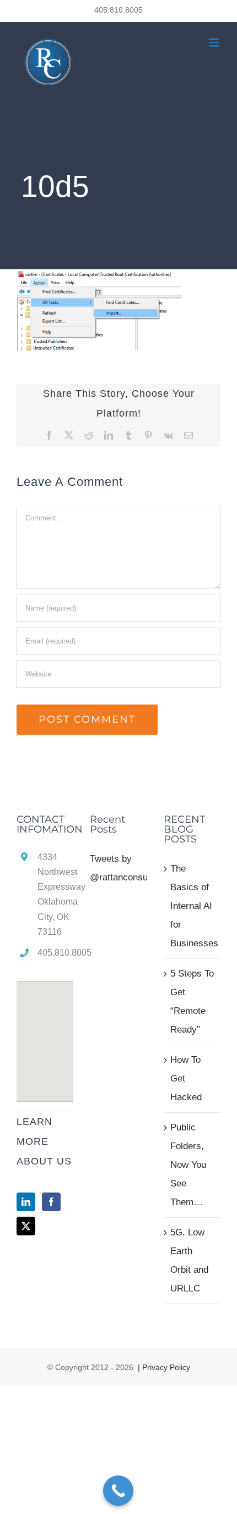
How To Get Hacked (186, 1078)
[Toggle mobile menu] (214, 42)
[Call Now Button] (118, 1491)
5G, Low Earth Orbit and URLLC (189, 1260)
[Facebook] (51, 1202)
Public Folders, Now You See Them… (188, 1164)
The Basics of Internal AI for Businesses (192, 906)
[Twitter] (26, 1226)
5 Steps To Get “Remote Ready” (192, 1001)
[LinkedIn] (26, 1202)
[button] (45, 1035)
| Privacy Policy (163, 1367)
